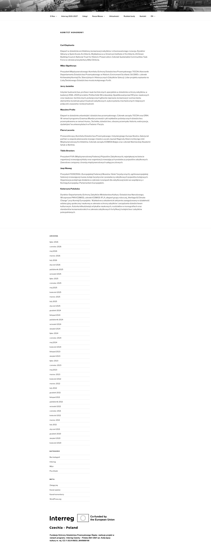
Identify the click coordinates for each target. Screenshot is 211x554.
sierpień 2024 (55, 329)
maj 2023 (53, 370)
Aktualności (114, 16)
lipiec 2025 (54, 278)
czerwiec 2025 (55, 283)
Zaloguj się (54, 485)
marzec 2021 (55, 420)
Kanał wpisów (55, 490)
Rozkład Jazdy (129, 16)
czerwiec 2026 (55, 247)
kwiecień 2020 (55, 443)
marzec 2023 (55, 374)
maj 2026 (53, 251)
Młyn (51, 466)
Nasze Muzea (97, 16)
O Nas (52, 16)
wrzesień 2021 (55, 406)
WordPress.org (55, 499)
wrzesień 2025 (55, 274)
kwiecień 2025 (55, 292)
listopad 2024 (55, 315)
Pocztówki (54, 471)
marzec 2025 (55, 297)
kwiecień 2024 (55, 347)
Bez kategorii (55, 457)
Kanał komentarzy (57, 494)
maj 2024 (53, 342)
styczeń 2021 (55, 429)
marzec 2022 (55, 383)
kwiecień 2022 (55, 379)
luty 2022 (53, 388)
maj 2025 (53, 288)
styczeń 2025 (55, 306)
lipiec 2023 (54, 361)
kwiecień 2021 (55, 415)
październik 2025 (56, 269)
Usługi (85, 16)
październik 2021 (56, 402)
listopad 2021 (55, 397)
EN (152, 16)
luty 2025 (53, 301)
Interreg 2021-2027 (69, 16)
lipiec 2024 (54, 333)
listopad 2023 (55, 351)
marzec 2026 (55, 256)
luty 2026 (53, 260)
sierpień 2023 (55, 356)
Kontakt (143, 16)
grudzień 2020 (55, 434)
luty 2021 (53, 424)
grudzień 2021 (55, 393)
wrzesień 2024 (55, 324)
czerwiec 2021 (55, 411)
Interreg (53, 462)
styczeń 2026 (55, 265)
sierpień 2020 (55, 438)
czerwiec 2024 (55, 338)
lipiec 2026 (54, 242)
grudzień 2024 (55, 310)
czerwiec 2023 (55, 365)
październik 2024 (56, 320)
